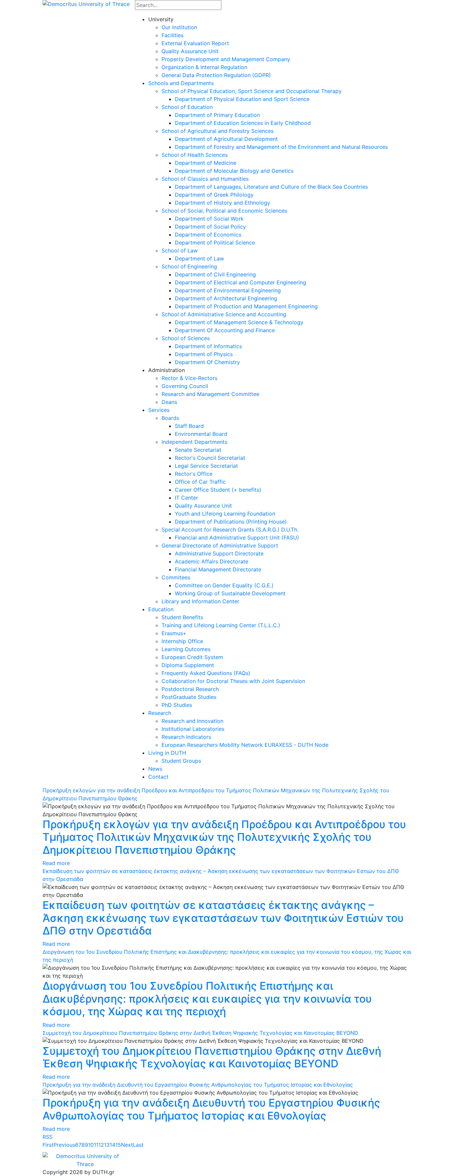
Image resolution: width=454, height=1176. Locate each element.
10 (91, 1144)
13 (107, 1144)
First (48, 1144)
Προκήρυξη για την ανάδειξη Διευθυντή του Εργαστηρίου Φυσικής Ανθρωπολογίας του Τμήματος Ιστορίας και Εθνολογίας (198, 1084)
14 (112, 1144)
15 (118, 1144)
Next (127, 1144)
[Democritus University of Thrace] (86, 3)
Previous (64, 1144)
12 (101, 1144)
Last (138, 1144)
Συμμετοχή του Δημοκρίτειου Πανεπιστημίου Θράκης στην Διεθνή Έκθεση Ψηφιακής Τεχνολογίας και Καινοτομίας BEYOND (200, 1032)
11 (96, 1144)
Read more (56, 863)
